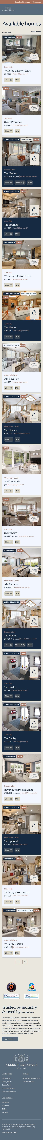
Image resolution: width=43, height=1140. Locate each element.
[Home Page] (8, 9)
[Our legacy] (10, 1039)
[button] (39, 9)
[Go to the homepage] (21, 1061)
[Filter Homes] (36, 31)
